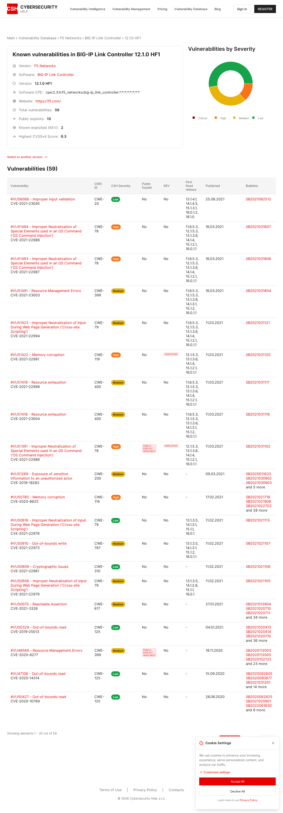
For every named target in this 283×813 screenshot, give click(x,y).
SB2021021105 (258, 581)
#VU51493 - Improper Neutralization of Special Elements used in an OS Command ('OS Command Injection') (46, 263)
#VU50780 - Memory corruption (38, 497)
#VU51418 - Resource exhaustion (38, 414)
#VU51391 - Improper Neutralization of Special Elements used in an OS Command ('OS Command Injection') (46, 450)
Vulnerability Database (190, 9)
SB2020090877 (259, 678)
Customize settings (217, 772)
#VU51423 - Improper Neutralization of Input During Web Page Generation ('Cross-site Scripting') (48, 327)
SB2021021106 (258, 566)
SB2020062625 (259, 696)
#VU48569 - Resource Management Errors (46, 650)
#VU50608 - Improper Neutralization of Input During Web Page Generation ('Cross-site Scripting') (49, 585)
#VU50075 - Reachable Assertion (39, 604)
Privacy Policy (145, 790)
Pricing (162, 9)
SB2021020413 (258, 627)
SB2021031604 (258, 290)
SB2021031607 (258, 226)
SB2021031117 (258, 382)
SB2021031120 (258, 354)
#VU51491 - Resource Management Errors (46, 290)
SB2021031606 (258, 258)
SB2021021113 (258, 520)
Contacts (176, 790)
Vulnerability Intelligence (87, 9)
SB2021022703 (259, 506)
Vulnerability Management (131, 9)
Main (11, 38)
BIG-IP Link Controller (103, 38)
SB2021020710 (258, 608)
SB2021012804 (258, 604)
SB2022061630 (259, 705)
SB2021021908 (258, 501)
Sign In (242, 9)
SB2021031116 (258, 414)
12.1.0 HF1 (133, 38)
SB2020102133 (258, 659)
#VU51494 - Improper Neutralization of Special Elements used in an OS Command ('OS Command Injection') (46, 231)
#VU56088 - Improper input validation (43, 199)
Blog (217, 9)
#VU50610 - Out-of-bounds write (39, 543)
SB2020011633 (258, 474)
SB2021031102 (258, 446)
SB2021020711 (258, 613)
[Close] (273, 743)
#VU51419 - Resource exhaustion (38, 382)
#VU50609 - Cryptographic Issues (39, 566)
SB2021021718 (258, 497)
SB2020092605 (259, 673)
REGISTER (265, 9)
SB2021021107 (258, 543)
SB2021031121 (258, 322)
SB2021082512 (258, 199)
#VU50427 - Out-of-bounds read (38, 696)
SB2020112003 (258, 650)
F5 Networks (70, 38)
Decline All (237, 791)
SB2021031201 (258, 682)
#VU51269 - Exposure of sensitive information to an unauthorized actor (42, 476)
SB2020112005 (258, 655)
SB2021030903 (259, 482)
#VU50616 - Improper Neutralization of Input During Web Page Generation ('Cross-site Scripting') (48, 524)
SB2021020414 (258, 631)
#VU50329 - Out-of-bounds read (38, 627)
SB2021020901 (258, 701)
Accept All (237, 781)
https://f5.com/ (48, 101)
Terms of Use (110, 790)
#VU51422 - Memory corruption (37, 354)
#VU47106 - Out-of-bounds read (38, 673)
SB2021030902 (259, 478)
